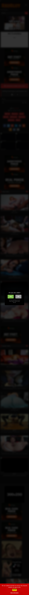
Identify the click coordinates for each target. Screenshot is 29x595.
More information (15, 592)
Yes (11, 296)
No (18, 296)
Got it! (14, 589)
